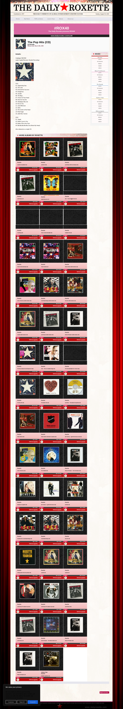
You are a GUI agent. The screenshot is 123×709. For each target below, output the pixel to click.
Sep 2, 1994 (35, 541)
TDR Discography (33, 170)
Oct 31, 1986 (35, 677)
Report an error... (104, 692)
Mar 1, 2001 (58, 439)
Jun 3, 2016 (58, 201)
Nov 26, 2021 (35, 167)
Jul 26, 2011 (82, 235)
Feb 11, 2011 (35, 269)
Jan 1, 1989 (35, 609)
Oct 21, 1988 (82, 609)
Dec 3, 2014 (82, 201)
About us (70, 19)
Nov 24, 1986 (82, 643)
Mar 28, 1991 (58, 575)
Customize (11, 702)
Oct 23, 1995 (58, 507)
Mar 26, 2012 (35, 235)
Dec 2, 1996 (35, 507)
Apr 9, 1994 (59, 541)
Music (61, 19)
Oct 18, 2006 (58, 371)
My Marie (27, 19)
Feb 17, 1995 (82, 507)
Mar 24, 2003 (35, 405)
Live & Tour (51, 19)
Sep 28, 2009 (82, 269)
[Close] (38, 686)
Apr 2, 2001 (35, 439)
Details (17, 167)
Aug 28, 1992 (82, 541)
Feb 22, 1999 (35, 473)
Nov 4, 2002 (59, 405)
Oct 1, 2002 (82, 405)
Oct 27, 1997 (82, 473)
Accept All (32, 702)
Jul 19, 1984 (58, 677)
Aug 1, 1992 (35, 575)
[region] (21, 695)
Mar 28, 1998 (58, 473)
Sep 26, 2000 (82, 439)
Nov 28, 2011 (58, 235)
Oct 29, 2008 (35, 371)
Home (18, 19)
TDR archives (38, 19)
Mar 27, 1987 (58, 643)
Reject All (22, 702)
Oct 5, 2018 (82, 167)
